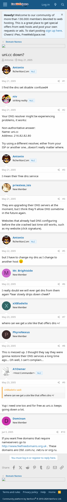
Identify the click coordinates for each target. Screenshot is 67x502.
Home (52, 492)
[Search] (62, 4)
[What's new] (55, 4)
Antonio (8, 60)
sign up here (54, 30)
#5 (63, 251)
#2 (63, 109)
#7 (63, 317)
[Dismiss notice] (61, 15)
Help (43, 492)
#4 (63, 198)
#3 (63, 169)
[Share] (58, 81)
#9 (63, 382)
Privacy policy (30, 492)
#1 (63, 81)
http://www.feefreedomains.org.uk (24, 446)
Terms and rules (11, 492)
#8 (63, 345)
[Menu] (5, 4)
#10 (63, 432)
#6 (63, 284)
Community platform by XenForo (32, 498)
